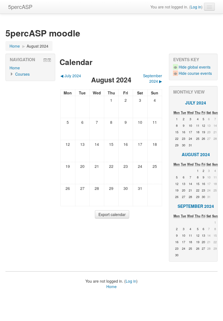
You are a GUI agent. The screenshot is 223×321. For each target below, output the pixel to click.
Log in (196, 7)
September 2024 (196, 206)
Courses (22, 74)
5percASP (20, 7)
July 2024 (195, 103)
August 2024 (37, 46)
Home (15, 46)
